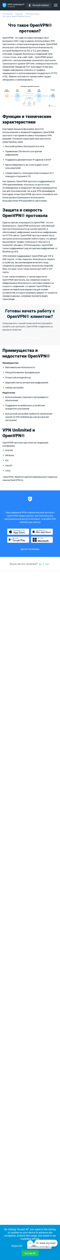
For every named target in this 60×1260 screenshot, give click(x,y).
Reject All (17, 1246)
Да (40, 564)
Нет (47, 564)
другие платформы (30, 549)
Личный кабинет (40, 5)
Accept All (30, 1253)
